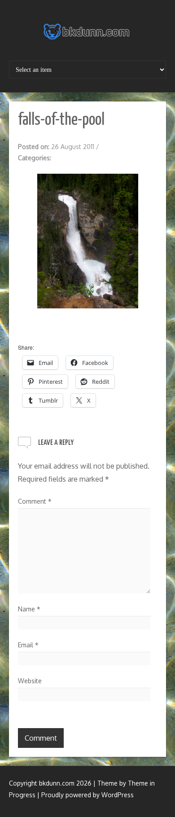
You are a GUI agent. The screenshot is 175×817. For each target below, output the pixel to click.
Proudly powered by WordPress (87, 795)
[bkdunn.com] (87, 31)
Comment (35, 501)
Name (29, 609)
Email (28, 645)
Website (30, 681)
